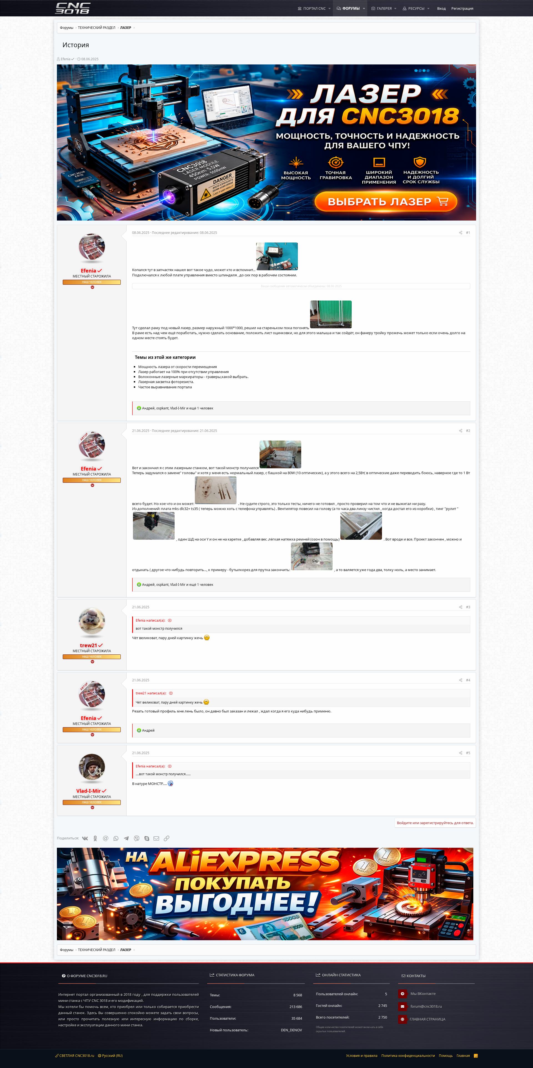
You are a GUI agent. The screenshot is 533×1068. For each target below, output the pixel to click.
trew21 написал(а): (151, 693)
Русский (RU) (112, 1055)
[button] (329, 8)
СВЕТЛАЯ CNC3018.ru (76, 1055)
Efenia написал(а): (151, 620)
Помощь (446, 1055)
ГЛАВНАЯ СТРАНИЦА (427, 1019)
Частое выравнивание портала (165, 386)
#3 (468, 607)
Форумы (351, 8)
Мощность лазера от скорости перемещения (177, 366)
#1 (468, 232)
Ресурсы (416, 8)
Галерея (384, 8)
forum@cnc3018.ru (426, 1006)
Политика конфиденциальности (408, 1055)
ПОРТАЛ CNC (314, 8)
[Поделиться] (460, 233)
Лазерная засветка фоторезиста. (166, 381)
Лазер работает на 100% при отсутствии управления (183, 371)
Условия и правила (362, 1055)
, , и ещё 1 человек (177, 408)
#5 (468, 753)
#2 (468, 430)
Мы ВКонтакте (423, 993)
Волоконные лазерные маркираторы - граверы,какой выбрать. (193, 376)
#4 (468, 680)
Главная (463, 1055)
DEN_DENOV (291, 1029)
